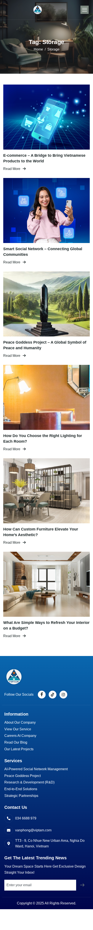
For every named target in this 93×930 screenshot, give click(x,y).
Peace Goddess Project (22, 776)
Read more (11, 169)
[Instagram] (63, 694)
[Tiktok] (52, 694)
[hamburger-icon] (84, 10)
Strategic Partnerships (21, 796)
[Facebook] (42, 694)
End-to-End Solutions (20, 789)
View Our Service (17, 729)
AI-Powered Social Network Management (36, 769)
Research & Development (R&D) (29, 782)
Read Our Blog (15, 742)
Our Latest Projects (19, 749)
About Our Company (20, 722)
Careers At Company (20, 735)
